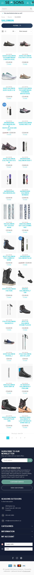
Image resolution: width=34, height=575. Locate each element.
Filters (16, 26)
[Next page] (24, 437)
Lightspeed (7, 571)
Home (3, 17)
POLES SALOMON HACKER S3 (8, 322)
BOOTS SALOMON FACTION (9, 290)
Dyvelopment (26, 571)
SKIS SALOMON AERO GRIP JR (9, 385)
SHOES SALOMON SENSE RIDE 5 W (25, 123)
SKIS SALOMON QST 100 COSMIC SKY (25, 225)
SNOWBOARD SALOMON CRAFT (25, 159)
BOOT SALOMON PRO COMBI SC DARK (9, 258)
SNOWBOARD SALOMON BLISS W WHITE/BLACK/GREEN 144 (9, 126)
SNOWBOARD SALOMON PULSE (25, 257)
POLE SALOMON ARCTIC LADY (25, 355)
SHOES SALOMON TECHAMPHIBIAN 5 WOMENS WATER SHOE (25, 90)
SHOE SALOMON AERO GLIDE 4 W (9, 89)
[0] (32, 3)
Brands (10, 17)
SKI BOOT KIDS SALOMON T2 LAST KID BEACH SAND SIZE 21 (25, 420)
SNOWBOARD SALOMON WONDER (25, 193)
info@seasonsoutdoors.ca (13, 521)
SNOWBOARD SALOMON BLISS (9, 192)
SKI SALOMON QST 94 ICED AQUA (9, 225)
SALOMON (18, 17)
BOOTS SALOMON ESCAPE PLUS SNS (9, 419)
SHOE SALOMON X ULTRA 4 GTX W (25, 56)
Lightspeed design (16, 571)
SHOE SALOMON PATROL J (9, 355)
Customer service (17, 482)
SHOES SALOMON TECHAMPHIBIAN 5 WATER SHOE (9, 57)
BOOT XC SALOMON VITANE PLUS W (25, 323)
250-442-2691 (9, 515)
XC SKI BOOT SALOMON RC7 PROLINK (25, 386)
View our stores (17, 488)
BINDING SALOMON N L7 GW (25, 290)
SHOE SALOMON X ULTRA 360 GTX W (9, 160)
